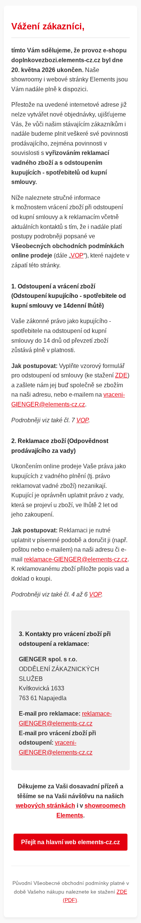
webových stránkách (45, 805)
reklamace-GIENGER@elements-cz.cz (75, 559)
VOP (77, 255)
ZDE (121, 375)
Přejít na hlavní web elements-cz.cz (70, 842)
